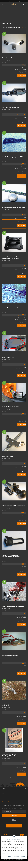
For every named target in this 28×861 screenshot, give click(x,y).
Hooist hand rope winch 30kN (10, 107)
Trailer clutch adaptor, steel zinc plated (13, 606)
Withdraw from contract (14, 826)
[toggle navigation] (2, 4)
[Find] (19, 4)
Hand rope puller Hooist (9, 16)
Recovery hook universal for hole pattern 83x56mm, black (10, 257)
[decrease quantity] (19, 72)
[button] (22, 27)
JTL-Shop (22, 859)
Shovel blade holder (7, 58)
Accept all (23, 856)
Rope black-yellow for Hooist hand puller (13, 207)
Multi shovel (5, 705)
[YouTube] (15, 820)
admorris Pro (11, 859)
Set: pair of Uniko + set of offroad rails (12, 308)
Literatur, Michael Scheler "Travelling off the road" (9, 755)
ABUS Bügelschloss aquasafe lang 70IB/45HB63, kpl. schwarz (11, 555)
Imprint (3, 853)
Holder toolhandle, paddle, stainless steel (13, 505)
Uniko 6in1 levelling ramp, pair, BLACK (13, 157)
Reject (9, 856)
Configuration (16, 856)
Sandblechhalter (7, 23)
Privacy (8, 853)
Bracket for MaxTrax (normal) (10, 406)
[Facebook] (13, 820)
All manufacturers (13, 27)
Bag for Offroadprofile (8, 357)
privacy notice (5, 806)
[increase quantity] (25, 72)
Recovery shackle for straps (10, 655)
